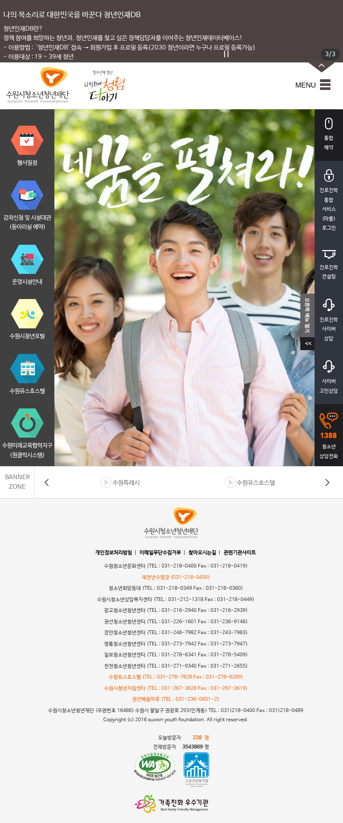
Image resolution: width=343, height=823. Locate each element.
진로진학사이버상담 (329, 329)
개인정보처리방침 (113, 553)
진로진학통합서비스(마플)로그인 (329, 209)
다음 (327, 482)
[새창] (155, 769)
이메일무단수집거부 (160, 553)
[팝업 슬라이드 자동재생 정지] (226, 54)
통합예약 (328, 143)
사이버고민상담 (329, 386)
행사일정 (27, 163)
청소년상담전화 (329, 451)
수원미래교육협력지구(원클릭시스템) (27, 450)
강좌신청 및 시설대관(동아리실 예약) (27, 222)
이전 (47, 482)
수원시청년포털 (27, 336)
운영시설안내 (27, 282)
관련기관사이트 (240, 553)
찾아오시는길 (202, 553)
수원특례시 (126, 482)
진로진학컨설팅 (329, 272)
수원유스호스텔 (27, 391)
